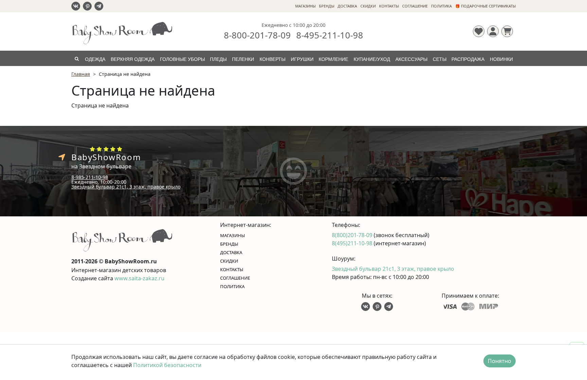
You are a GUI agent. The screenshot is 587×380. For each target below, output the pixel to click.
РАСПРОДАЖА (467, 59)
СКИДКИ (368, 6)
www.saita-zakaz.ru (139, 278)
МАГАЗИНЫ (305, 6)
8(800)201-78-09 (353, 235)
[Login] (493, 31)
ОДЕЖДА (95, 59)
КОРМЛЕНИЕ (333, 59)
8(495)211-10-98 (353, 243)
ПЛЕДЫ (218, 59)
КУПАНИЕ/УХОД (372, 59)
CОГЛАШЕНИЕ (415, 6)
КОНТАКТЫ (389, 6)
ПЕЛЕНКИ (243, 59)
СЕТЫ (439, 59)
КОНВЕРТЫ (272, 59)
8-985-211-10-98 (89, 177)
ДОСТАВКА (347, 6)
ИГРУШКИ (302, 59)
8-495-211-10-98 (329, 35)
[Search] (76, 58)
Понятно (499, 361)
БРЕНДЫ (326, 6)
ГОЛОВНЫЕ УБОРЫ (182, 59)
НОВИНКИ (501, 59)
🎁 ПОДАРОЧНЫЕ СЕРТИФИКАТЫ (485, 6)
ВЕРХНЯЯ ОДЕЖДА (133, 59)
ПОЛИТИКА (441, 6)
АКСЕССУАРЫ (411, 59)
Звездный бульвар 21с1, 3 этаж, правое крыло (125, 186)
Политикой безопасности (167, 365)
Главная (80, 74)
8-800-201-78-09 (257, 35)
